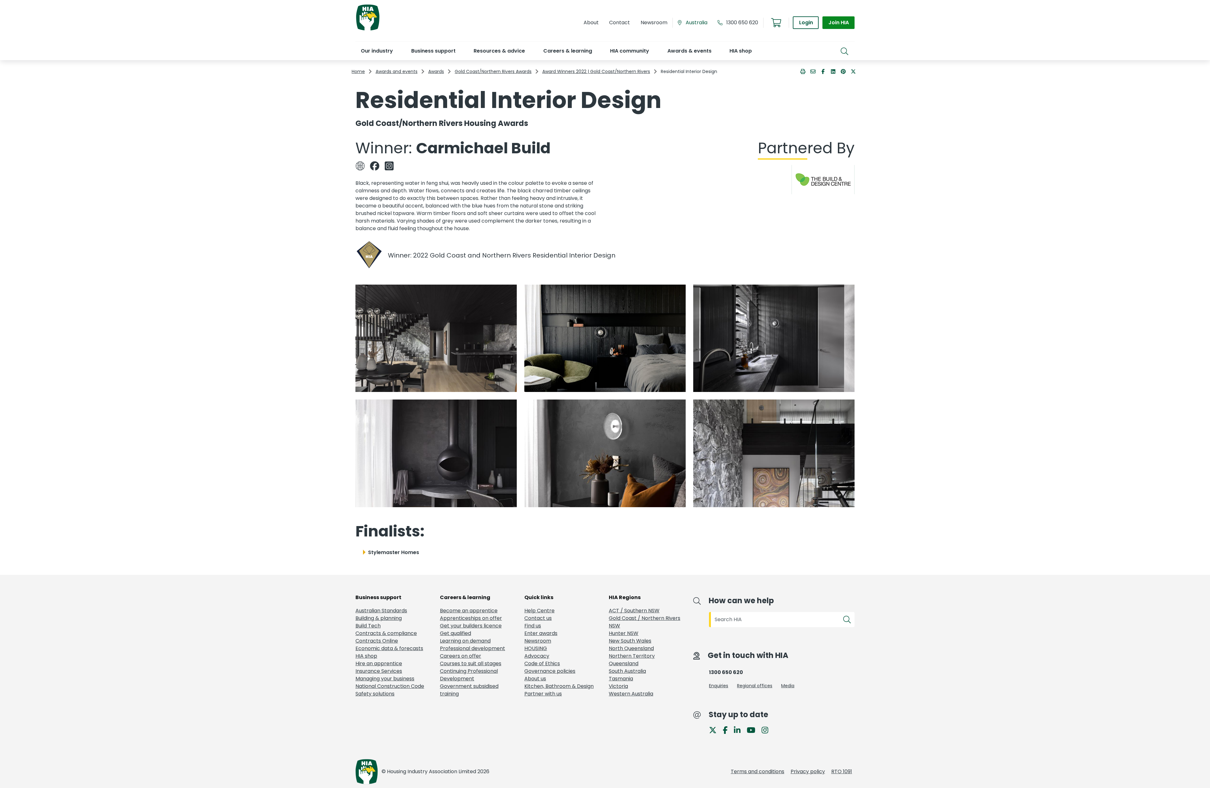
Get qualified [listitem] (455, 633)
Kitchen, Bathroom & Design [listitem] (559, 686)
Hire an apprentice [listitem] (378, 663)
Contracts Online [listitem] (376, 640)
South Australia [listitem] (627, 671)
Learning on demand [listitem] (465, 640)
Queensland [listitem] (623, 663)
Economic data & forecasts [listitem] (389, 648)
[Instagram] (767, 729)
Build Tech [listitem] (368, 625)
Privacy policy (808, 771)
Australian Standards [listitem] (381, 610)
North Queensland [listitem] (631, 648)
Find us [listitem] (532, 625)
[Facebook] (728, 729)
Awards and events (397, 71)
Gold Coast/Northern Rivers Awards (493, 71)
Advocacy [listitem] (536, 656)
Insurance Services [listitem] (378, 671)
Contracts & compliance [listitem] (386, 633)
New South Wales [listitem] (630, 640)
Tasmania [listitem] (621, 678)
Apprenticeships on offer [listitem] (471, 618)
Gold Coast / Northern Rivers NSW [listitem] (644, 622)
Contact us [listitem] (538, 618)
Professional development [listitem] (472, 648)
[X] (715, 729)
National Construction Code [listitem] (389, 686)
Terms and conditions (757, 771)
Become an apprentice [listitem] (469, 610)
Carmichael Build (483, 148)
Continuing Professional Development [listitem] (469, 674)
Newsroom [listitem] (537, 640)
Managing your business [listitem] (384, 678)
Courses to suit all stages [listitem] (470, 663)
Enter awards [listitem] (540, 633)
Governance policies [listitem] (549, 671)
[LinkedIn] (740, 729)
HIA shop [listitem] (366, 656)
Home (358, 71)
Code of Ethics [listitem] (542, 663)
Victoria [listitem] (618, 686)
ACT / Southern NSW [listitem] (634, 610)
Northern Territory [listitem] (632, 656)
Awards (436, 71)
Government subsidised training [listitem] (469, 690)
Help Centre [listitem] (539, 610)
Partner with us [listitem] (543, 693)
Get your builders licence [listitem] (471, 625)
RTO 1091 (841, 771)
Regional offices (754, 686)
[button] (376, 51)
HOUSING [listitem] (535, 648)
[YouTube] (753, 729)
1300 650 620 (742, 22)
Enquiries (718, 686)
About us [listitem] (535, 678)
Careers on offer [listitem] (460, 656)
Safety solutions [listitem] (375, 693)
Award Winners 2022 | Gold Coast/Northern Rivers (596, 71)
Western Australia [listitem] (631, 693)
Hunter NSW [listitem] (623, 633)
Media (787, 686)
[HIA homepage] (367, 29)
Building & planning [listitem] (378, 618)
